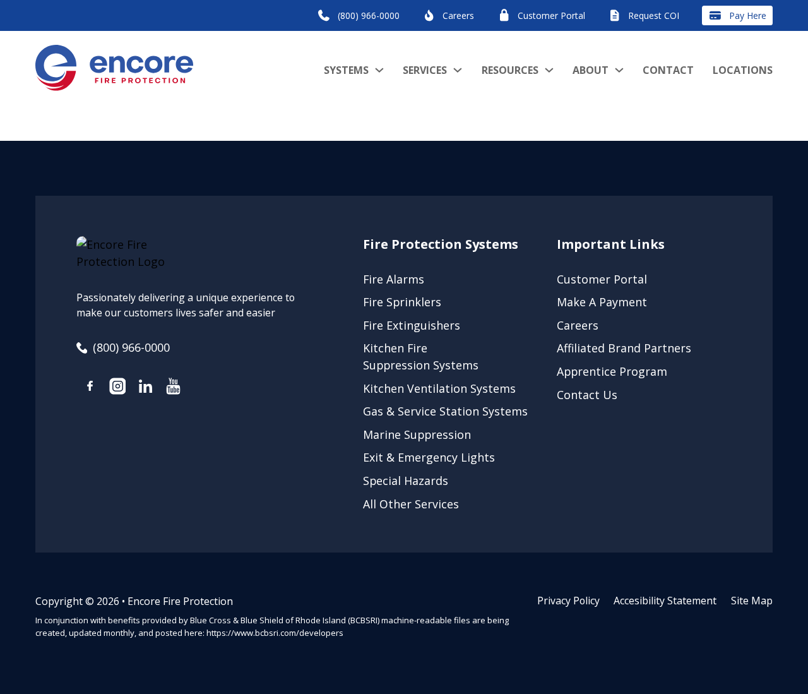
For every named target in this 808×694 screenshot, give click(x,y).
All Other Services (411, 504)
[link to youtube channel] (173, 388)
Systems (346, 70)
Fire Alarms (393, 279)
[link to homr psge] (114, 70)
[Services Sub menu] (458, 70)
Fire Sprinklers (402, 301)
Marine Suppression (417, 434)
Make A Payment (602, 301)
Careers (577, 325)
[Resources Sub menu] (549, 70)
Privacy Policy (568, 600)
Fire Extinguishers (411, 325)
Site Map (752, 600)
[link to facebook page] (90, 388)
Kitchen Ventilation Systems (439, 388)
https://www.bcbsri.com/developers (274, 632)
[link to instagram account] (117, 388)
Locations (743, 70)
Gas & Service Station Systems (445, 411)
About (591, 70)
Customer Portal (602, 279)
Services (425, 70)
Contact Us (587, 394)
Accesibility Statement (665, 600)
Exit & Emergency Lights (429, 457)
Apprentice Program (612, 371)
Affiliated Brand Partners (624, 348)
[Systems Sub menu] (379, 70)
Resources (510, 70)
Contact (668, 70)
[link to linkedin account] (145, 388)
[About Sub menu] (619, 70)
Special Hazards (405, 480)
